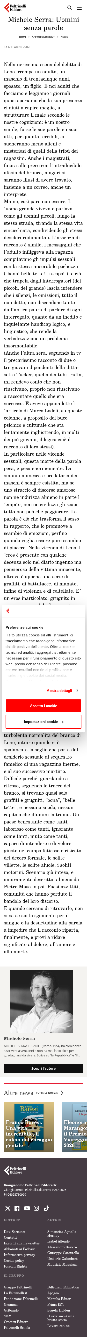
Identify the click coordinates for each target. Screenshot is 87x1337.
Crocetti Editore (16, 1321)
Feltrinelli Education (63, 1287)
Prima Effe (55, 1304)
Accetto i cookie (43, 706)
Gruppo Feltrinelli (18, 1287)
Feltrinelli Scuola (17, 1327)
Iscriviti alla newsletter (22, 1243)
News (64, 36)
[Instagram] (45, 1208)
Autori (54, 1220)
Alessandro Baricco (62, 1246)
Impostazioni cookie (41, 722)
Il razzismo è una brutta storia (60, 1317)
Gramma (11, 1304)
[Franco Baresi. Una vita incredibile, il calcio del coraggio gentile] (29, 1127)
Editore (12, 1220)
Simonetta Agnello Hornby (61, 1233)
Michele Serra (19, 1038)
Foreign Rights (15, 1266)
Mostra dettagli (59, 691)
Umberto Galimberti (62, 1258)
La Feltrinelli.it (15, 1292)
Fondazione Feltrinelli (21, 1298)
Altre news (31, 1092)
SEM (8, 1315)
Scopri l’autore (43, 1068)
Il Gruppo (14, 1275)
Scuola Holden (58, 1310)
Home (23, 36)
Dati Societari (14, 1231)
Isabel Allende (58, 1241)
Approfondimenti (43, 36)
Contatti (10, 1237)
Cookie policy (14, 1260)
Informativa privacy (19, 1254)
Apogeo (53, 1292)
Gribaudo (11, 1310)
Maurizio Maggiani (62, 1264)
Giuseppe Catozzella (63, 1252)
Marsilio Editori (59, 1298)
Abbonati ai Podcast (19, 1248)
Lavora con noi (59, 1325)
